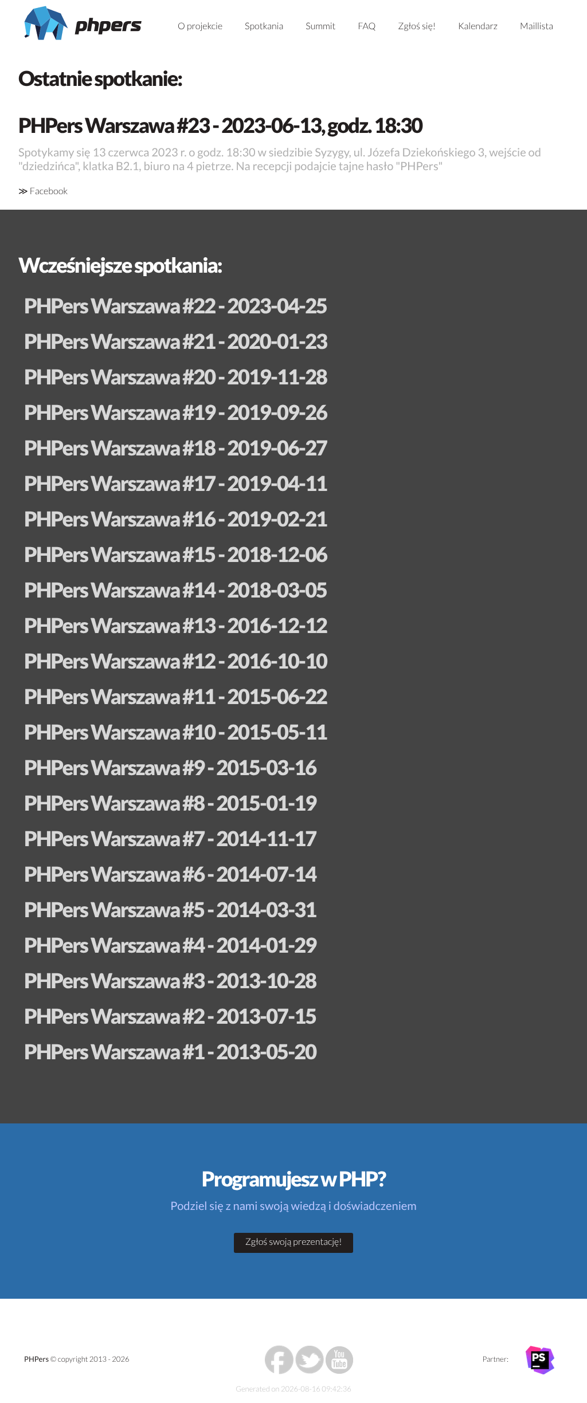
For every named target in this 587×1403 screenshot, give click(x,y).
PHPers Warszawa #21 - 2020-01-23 (175, 340)
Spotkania (264, 26)
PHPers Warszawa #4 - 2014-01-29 (170, 944)
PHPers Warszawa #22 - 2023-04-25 (175, 305)
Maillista (536, 26)
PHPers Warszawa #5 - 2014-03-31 (170, 909)
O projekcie (200, 26)
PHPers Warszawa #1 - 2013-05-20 (170, 1051)
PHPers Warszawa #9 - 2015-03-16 (170, 767)
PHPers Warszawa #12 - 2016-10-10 (175, 660)
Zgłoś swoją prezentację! (293, 1241)
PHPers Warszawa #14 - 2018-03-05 (175, 589)
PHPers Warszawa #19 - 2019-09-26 (175, 412)
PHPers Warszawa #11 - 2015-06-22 (175, 696)
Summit (320, 26)
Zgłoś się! (417, 26)
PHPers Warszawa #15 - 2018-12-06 (175, 554)
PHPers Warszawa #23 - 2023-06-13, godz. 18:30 (220, 124)
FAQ (366, 26)
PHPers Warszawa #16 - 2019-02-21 (175, 518)
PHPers (36, 1358)
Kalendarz (478, 26)
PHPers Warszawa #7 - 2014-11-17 (170, 838)
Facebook (49, 191)
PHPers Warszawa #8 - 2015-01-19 (170, 802)
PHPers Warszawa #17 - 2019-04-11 (175, 483)
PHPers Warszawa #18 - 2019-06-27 (175, 447)
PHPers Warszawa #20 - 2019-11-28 (175, 376)
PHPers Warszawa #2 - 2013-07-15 (170, 1015)
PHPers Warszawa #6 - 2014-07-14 (170, 873)
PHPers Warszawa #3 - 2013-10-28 (170, 980)
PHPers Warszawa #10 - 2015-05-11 (175, 731)
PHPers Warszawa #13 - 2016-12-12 (175, 625)
